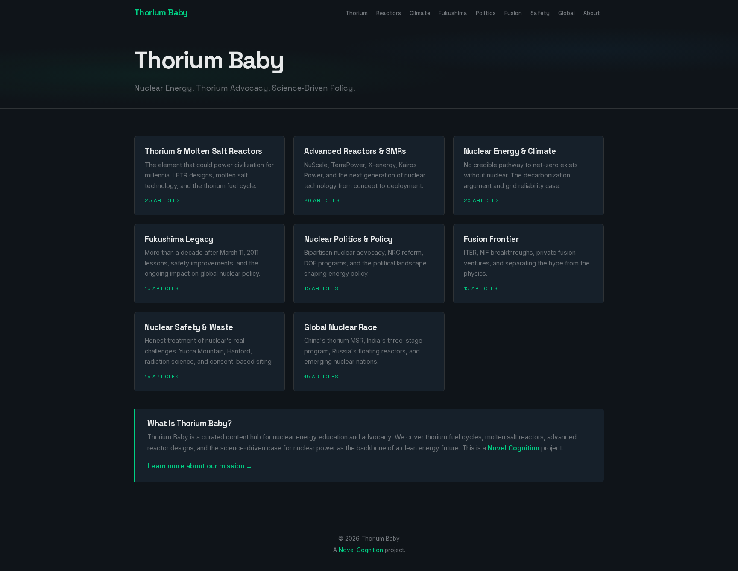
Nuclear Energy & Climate (510, 151)
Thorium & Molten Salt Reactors (203, 151)
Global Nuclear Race (340, 327)
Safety (540, 12)
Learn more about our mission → (199, 466)
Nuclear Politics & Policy (348, 239)
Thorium (357, 12)
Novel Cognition (513, 448)
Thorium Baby (161, 12)
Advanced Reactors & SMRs (355, 151)
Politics (486, 12)
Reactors (388, 12)
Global (566, 12)
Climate (420, 12)
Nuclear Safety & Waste (189, 327)
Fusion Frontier (491, 239)
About (591, 12)
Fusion (513, 12)
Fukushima (453, 12)
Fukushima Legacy (179, 239)
